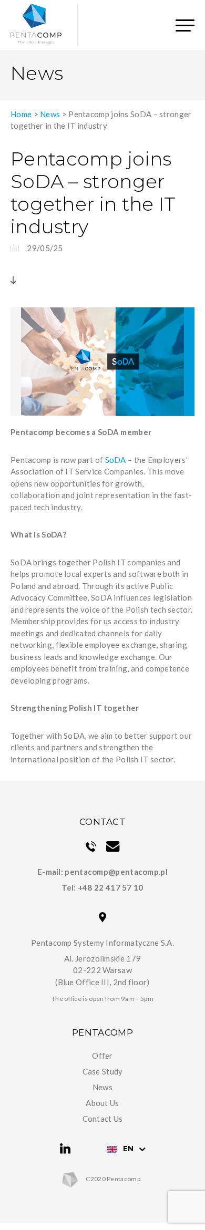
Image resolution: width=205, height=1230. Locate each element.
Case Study (103, 1071)
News (50, 114)
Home (21, 114)
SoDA (115, 459)
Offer (102, 1055)
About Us (102, 1103)
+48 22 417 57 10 (111, 887)
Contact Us (103, 1118)
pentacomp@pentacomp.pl (116, 871)
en (128, 1148)
